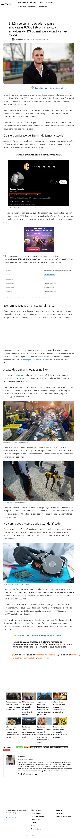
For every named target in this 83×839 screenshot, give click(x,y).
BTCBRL (46, 747)
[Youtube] (36, 773)
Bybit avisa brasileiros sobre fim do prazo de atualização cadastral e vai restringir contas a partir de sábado (44, 734)
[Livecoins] (6, 4)
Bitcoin (26, 747)
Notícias (7, 750)
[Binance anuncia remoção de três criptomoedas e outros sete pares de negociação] (60, 721)
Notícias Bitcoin (36, 747)
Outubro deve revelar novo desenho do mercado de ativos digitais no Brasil (29, 732)
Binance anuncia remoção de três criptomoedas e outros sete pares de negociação (60, 732)
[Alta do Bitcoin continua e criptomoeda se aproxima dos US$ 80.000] (13, 721)
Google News (43, 658)
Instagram (22, 658)
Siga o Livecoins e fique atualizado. (49, 88)
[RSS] (13, 818)
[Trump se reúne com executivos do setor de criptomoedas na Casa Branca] (13, 696)
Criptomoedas (63, 747)
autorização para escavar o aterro (35, 359)
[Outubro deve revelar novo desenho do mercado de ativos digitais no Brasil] (29, 721)
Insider (20, 375)
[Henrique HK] (14, 39)
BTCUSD (53, 747)
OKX (44, 644)
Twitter (14, 658)
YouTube (31, 658)
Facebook (75, 655)
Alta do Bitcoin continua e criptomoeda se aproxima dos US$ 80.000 (12, 732)
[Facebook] (18, 773)
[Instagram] (24, 773)
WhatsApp (39, 655)
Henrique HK (19, 39)
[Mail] (30, 773)
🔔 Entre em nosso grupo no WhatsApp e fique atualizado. (39, 635)
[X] (33, 773)
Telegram (51, 655)
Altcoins (19, 747)
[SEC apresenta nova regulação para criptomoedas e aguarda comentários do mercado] (29, 696)
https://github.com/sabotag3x (25, 759)
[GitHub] (21, 773)
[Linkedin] (27, 773)
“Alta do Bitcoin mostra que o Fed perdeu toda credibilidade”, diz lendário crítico (59, 707)
